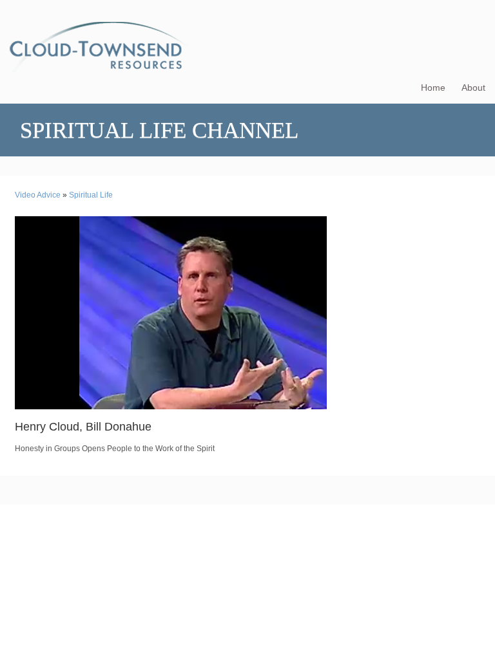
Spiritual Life (91, 195)
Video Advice (38, 195)
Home (433, 87)
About (473, 87)
